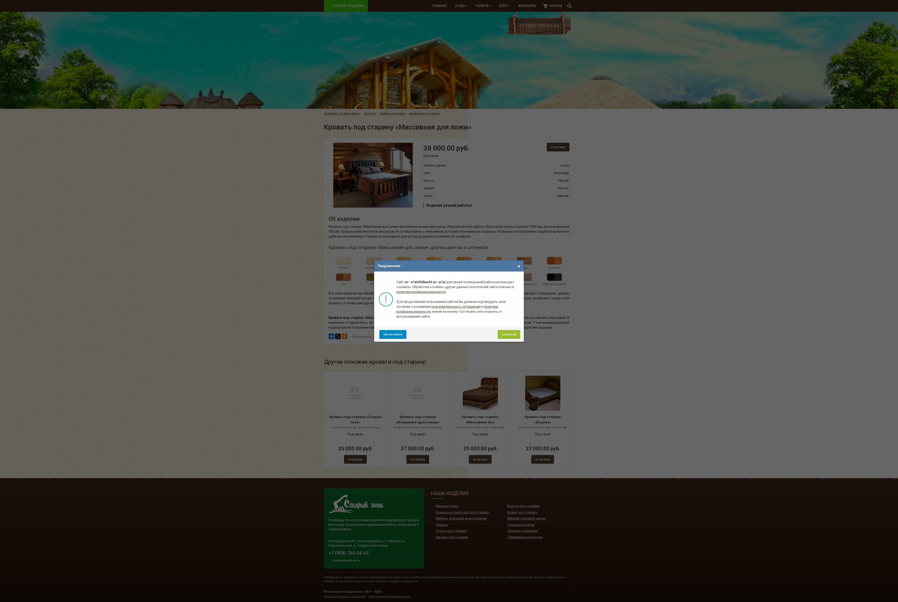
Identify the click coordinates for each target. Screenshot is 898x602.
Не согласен (393, 334)
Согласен (509, 334)
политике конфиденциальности (421, 292)
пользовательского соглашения (456, 306)
